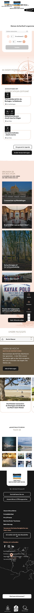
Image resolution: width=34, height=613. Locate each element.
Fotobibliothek (8, 514)
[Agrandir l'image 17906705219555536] (9, 460)
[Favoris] (22, 5)
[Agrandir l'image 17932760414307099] (21, 456)
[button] (18, 5)
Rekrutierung (7, 524)
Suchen (17, 47)
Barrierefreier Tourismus (11, 521)
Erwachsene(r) (19, 36)
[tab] (15, 339)
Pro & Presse (7, 517)
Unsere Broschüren (9, 511)
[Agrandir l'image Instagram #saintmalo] (9, 444)
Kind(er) (19, 41)
